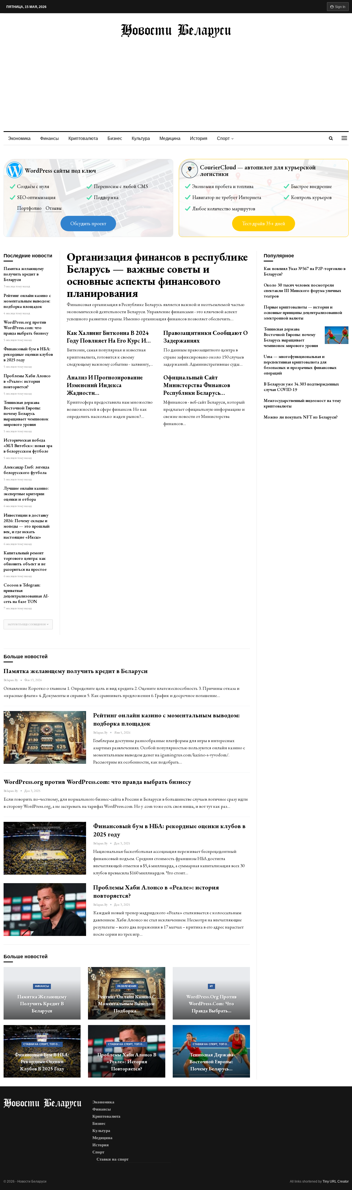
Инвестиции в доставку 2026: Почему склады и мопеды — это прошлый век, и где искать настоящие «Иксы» (27, 526)
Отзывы (54, 208)
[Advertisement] (176, 78)
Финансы (49, 138)
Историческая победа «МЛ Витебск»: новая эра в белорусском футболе (28, 445)
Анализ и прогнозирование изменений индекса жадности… (105, 385)
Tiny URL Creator (336, 1181)
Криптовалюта (83, 138)
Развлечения (126, 986)
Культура (141, 138)
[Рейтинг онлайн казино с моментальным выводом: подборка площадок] (45, 737)
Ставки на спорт (112, 1159)
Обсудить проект (88, 223)
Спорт (223, 138)
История (198, 138)
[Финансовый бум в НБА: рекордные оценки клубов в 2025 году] (45, 848)
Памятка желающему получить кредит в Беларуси (24, 274)
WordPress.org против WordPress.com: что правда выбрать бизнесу (26, 327)
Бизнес (115, 138)
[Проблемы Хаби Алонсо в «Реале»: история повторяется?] (45, 909)
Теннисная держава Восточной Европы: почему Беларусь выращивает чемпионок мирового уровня (26, 413)
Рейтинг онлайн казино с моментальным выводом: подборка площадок (27, 301)
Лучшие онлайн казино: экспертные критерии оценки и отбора (26, 493)
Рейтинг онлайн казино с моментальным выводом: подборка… (127, 1003)
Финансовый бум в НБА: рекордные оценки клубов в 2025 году (28, 354)
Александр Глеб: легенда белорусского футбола (26, 469)
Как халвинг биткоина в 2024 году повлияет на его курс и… (108, 337)
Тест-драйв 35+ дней (263, 223)
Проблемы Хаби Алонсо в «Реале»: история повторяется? (27, 381)
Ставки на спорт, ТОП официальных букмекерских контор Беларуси (43, 1044)
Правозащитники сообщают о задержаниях (205, 337)
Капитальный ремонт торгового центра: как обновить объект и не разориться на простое (25, 561)
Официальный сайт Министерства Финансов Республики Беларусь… (196, 385)
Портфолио (29, 208)
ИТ (211, 986)
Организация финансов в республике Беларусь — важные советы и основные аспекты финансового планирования (157, 274)
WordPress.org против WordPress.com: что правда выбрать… (211, 1003)
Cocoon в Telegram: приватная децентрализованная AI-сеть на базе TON (26, 593)
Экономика (19, 138)
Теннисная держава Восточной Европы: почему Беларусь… (211, 1061)
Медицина (170, 138)
